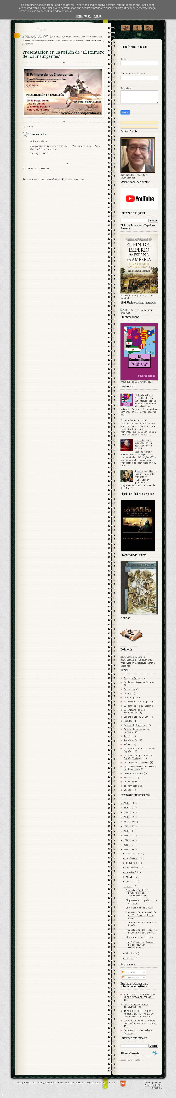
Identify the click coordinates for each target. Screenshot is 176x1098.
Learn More (83, 16)
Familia (128, 720)
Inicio (57, 179)
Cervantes (129, 689)
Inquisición (130, 740)
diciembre (132, 853)
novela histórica (77, 40)
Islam (58, 40)
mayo (129, 886)
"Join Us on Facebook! (137, 27)
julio (129, 876)
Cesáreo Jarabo (97, 36)
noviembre (132, 858)
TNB (113, 1082)
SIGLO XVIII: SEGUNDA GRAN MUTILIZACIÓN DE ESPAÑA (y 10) (139, 997)
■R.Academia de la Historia (136, 659)
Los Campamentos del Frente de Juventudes (140, 768)
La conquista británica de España (139, 750)
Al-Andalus (58, 36)
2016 (127, 844)
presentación (28, 43)
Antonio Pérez (132, 678)
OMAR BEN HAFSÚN (94, 40)
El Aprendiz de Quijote (139, 937)
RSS (148, 27)
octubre (131, 862)
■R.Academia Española (132, 656)
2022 (127, 821)
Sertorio (129, 777)
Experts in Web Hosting (153, 1086)
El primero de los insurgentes (35, 40)
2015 (127, 849)
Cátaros (128, 693)
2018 (127, 840)
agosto (130, 872)
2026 (127, 803)
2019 (127, 835)
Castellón (85, 36)
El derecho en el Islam (133, 420)
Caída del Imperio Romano (139, 682)
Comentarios (132, 977)
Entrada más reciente (38, 179)
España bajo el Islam (136, 716)
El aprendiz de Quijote (137, 701)
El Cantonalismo (144, 395)
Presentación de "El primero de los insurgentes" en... (138, 893)
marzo (130, 958)
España (51, 40)
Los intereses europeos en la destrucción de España (143, 444)
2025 (127, 807)
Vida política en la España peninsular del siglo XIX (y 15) (140, 1023)
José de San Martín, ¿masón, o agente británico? (146, 474)
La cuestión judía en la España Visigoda (138, 756)
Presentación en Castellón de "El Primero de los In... (141, 915)
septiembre (133, 867)
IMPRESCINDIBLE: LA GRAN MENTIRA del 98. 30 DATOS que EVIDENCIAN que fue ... (139, 1014)
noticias (65, 40)
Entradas (129, 972)
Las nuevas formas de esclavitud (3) (136, 1005)
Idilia (127, 736)
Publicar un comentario (37, 168)
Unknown (35, 141)
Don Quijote (131, 697)
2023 (127, 817)
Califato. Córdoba (72, 36)
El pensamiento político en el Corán (142, 901)
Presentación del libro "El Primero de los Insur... (141, 931)
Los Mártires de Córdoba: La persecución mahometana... (140, 945)
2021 (127, 826)
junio (129, 881)
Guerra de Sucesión (135, 725)
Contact (138, 34)
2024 (127, 812)
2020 (127, 830)
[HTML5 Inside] (123, 1083)
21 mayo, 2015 (39, 153)
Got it (97, 16)
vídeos (127, 789)
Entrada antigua (73, 179)
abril (129, 953)
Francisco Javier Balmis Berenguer (138, 1031)
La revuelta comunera (136, 762)
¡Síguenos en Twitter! (125, 27)
